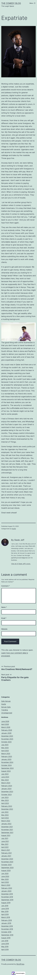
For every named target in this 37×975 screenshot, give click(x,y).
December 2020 (7, 859)
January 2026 (6, 733)
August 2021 (5, 835)
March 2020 (5, 885)
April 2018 (5, 949)
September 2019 (7, 900)
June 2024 (5, 777)
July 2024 (5, 774)
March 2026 (5, 727)
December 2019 (7, 894)
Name (4, 607)
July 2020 (4, 873)
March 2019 (5, 917)
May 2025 (5, 748)
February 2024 (6, 786)
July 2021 (4, 838)
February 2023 (6, 806)
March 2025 (5, 753)
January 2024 (6, 789)
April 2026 (5, 724)
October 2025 (6, 742)
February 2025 (6, 756)
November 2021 (7, 830)
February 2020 (6, 888)
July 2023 (4, 797)
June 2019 (5, 908)
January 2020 (6, 891)
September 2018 (7, 935)
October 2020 (6, 865)
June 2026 (5, 721)
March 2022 (5, 821)
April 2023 (5, 803)
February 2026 (6, 730)
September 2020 (7, 868)
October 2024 (6, 765)
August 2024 (6, 771)
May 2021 (4, 844)
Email (3, 618)
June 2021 (5, 841)
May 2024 (5, 780)
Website (4, 629)
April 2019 (5, 914)
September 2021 (7, 832)
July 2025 (4, 745)
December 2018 (7, 926)
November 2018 (7, 929)
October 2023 (6, 794)
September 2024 (7, 768)
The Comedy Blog (11, 3)
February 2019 (6, 920)
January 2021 (6, 856)
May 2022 (5, 815)
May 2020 (5, 879)
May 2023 (5, 800)
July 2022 (4, 812)
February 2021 (6, 853)
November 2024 (7, 762)
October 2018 (6, 932)
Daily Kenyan (6, 701)
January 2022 (6, 824)
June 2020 (5, 876)
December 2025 (7, 736)
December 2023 (7, 791)
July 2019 (4, 906)
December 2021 (7, 827)
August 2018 (5, 938)
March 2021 (5, 850)
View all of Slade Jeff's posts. (21, 564)
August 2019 (5, 903)
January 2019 (6, 923)
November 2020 (7, 862)
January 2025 (6, 759)
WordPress (20, 964)
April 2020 (5, 882)
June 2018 (5, 944)
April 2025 (5, 751)
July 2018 (4, 941)
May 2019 (4, 911)
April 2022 (5, 818)
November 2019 (7, 897)
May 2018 (4, 946)
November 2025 (7, 739)
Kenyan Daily (6, 707)
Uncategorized (6, 713)
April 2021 (5, 847)
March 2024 (5, 783)
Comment (5, 586)
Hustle (14, 529)
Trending (4, 710)
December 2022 (7, 809)
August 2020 (6, 870)
